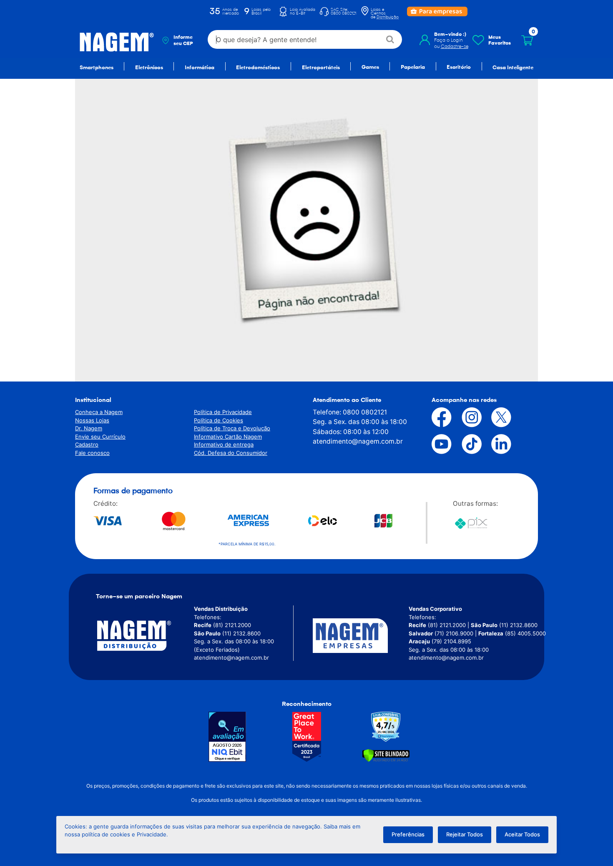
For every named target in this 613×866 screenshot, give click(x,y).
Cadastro (86, 444)
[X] (495, 417)
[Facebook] (435, 417)
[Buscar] (390, 39)
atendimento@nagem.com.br (358, 441)
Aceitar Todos (522, 834)
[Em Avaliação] (227, 737)
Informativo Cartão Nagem (228, 436)
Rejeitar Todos (464, 834)
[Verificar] (386, 755)
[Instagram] (465, 417)
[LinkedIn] (495, 444)
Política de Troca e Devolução (232, 428)
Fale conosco (92, 452)
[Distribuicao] (144, 635)
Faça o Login (448, 40)
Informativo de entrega (224, 444)
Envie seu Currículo (100, 436)
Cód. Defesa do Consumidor (230, 452)
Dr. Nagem (88, 428)
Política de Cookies (218, 420)
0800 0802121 (365, 412)
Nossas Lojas (92, 420)
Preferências (408, 834)
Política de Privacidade (223, 412)
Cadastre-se (454, 46)
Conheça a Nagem (99, 412)
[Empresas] (361, 635)
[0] (527, 40)
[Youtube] (435, 444)
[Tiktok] (465, 444)
